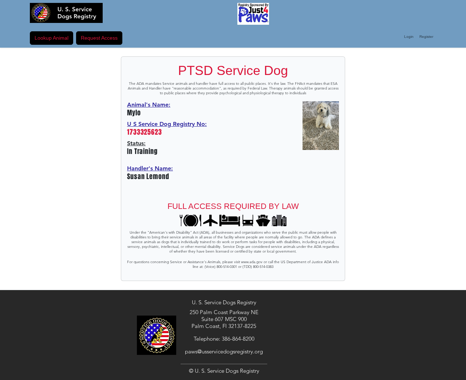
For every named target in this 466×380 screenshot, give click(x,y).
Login (409, 37)
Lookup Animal (51, 38)
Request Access (99, 38)
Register (426, 37)
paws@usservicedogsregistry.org (224, 351)
